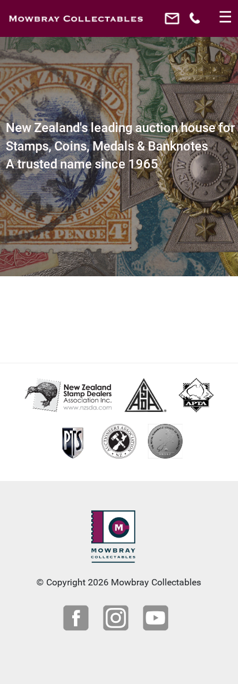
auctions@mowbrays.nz (173, 21)
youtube (157, 619)
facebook (77, 619)
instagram (117, 619)
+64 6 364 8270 (196, 21)
